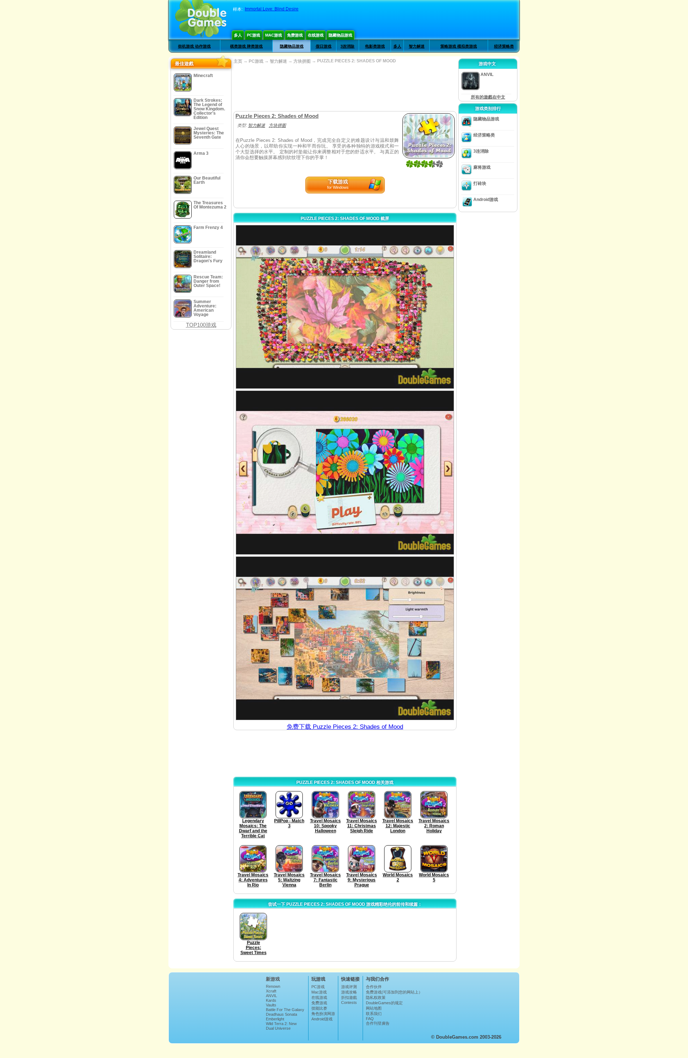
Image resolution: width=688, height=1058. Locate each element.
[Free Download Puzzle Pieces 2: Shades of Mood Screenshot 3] (345, 638)
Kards (271, 1000)
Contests (349, 1002)
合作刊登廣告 (378, 1023)
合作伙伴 (374, 987)
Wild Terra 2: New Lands (281, 1025)
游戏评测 (349, 987)
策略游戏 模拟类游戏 (458, 46)
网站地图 (374, 1008)
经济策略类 (504, 46)
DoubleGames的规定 (384, 1003)
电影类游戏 (375, 46)
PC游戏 (253, 35)
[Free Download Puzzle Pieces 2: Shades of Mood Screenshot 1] (345, 307)
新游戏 (273, 979)
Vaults (271, 1005)
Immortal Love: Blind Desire (271, 8)
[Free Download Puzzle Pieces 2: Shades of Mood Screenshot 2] (345, 472)
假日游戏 (323, 46)
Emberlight (275, 1019)
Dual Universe (278, 1028)
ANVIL (271, 996)
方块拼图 (302, 61)
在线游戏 (316, 35)
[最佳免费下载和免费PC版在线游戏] (200, 19)
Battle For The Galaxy (285, 1009)
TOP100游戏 (201, 325)
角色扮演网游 (323, 1013)
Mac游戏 (273, 35)
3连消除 (347, 46)
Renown (273, 986)
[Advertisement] (345, 88)
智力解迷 (417, 46)
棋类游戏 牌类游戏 (246, 46)
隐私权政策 (376, 997)
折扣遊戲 (349, 997)
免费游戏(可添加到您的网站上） (394, 992)
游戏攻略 (349, 992)
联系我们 (374, 1013)
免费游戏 (295, 35)
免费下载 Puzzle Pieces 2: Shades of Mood (345, 726)
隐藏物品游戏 (340, 35)
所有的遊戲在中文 (488, 97)
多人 (238, 35)
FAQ (370, 1018)
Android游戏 (485, 199)
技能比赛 (319, 1008)
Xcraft (271, 991)
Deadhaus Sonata (281, 1014)
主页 (238, 61)
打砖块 (479, 183)
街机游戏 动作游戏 (194, 46)
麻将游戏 (482, 167)
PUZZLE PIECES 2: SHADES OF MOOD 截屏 (345, 218)
